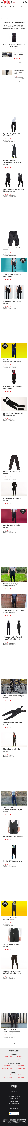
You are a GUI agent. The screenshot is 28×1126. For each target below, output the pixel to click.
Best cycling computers (21, 1068)
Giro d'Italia (19, 1056)
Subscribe (19, 2)
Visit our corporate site (21, 1120)
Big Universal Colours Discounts (17, 6)
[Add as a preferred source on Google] (14, 1113)
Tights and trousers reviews (20, 18)
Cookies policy (14, 1101)
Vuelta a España (8, 1058)
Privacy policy (14, 1098)
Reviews (3, 18)
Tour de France (8, 1056)
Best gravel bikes (20, 1065)
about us (14, 1091)
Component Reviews (7, 1077)
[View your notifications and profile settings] (11, 2)
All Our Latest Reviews (7, 1074)
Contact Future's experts (14, 1094)
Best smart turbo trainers (7, 1068)
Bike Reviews (21, 1074)
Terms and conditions (14, 1096)
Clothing (9, 18)
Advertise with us (14, 1103)
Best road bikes (7, 1065)
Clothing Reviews (20, 1077)
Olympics (20, 1058)
